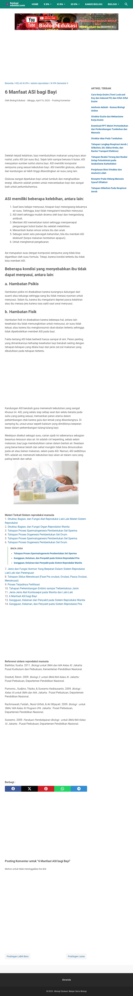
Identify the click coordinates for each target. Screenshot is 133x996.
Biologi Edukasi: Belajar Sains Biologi (70, 991)
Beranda (66, 979)
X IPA (46, 4)
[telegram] (79, 789)
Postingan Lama (76, 956)
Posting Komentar (61, 100)
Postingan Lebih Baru (18, 956)
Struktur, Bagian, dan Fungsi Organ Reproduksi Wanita (39, 526)
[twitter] (29, 789)
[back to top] (126, 988)
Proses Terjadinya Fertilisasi (24, 584)
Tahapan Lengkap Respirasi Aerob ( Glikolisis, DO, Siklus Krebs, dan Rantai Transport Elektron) (109, 147)
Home (35, 4)
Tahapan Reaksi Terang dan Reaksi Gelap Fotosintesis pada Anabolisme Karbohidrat (109, 160)
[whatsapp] (62, 789)
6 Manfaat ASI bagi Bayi (23, 596)
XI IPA (60, 4)
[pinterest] (46, 789)
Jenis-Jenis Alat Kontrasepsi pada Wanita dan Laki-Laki (41, 592)
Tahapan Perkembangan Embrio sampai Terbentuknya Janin (44, 588)
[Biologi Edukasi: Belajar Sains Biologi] (15, 4)
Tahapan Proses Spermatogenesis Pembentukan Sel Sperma (42, 530)
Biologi (112, 4)
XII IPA (74, 4)
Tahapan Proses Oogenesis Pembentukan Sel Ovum (37, 534)
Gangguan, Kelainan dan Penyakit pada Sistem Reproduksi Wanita (48, 563)
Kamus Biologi (93, 4)
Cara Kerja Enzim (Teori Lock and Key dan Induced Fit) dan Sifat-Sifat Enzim (109, 98)
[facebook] (13, 789)
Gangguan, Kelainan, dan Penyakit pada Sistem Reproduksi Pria (46, 558)
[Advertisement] (66, 54)
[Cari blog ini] (126, 4)
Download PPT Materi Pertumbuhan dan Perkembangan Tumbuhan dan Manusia (109, 129)
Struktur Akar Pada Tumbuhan (106, 138)
